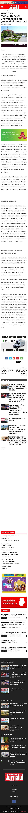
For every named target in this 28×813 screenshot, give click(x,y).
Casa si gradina (6, 545)
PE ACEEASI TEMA (6, 380)
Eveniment (10, 13)
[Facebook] (14, 801)
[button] (26, 7)
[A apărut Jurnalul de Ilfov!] (5, 420)
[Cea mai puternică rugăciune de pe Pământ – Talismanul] (5, 747)
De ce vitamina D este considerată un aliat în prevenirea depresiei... (16, 727)
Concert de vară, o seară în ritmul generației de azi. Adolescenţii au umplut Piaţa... (13, 633)
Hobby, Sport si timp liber (10, 552)
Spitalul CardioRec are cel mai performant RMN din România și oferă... (18, 754)
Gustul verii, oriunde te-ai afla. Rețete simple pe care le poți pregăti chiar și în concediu (17, 429)
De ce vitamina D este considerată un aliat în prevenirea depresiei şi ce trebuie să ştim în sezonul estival (18, 440)
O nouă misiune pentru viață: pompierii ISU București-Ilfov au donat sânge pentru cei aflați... (12, 624)
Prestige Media (23, 811)
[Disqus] (14, 471)
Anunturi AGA (6, 566)
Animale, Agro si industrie (10, 554)
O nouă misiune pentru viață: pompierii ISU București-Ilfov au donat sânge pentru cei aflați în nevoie (18, 397)
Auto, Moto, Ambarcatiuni (10, 536)
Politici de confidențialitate (13, 807)
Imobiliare (6, 538)
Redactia (4, 24)
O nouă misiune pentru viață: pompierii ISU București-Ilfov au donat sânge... (18, 674)
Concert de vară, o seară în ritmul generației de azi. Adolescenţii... (17, 682)
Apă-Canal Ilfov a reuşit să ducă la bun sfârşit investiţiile (21, 372)
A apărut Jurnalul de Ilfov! (8, 640)
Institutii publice (8, 559)
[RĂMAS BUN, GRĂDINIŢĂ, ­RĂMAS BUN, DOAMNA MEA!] (5, 763)
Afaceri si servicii (7, 557)
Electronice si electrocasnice (11, 540)
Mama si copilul (7, 550)
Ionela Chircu (11, 650)
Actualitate (4, 13)
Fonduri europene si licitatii (10, 564)
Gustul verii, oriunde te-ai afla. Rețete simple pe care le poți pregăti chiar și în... (13, 648)
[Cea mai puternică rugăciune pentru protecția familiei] (5, 740)
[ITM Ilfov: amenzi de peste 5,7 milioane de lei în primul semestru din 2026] (5, 386)
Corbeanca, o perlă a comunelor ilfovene (7, 371)
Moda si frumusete (8, 547)
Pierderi (5, 568)
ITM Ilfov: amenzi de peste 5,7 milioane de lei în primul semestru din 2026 (17, 387)
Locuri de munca (7, 543)
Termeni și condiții (14, 808)
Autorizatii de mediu (9, 561)
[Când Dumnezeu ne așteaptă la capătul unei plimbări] (5, 712)
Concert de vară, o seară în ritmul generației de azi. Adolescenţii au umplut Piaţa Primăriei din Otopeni (18, 409)
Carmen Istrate (11, 617)
